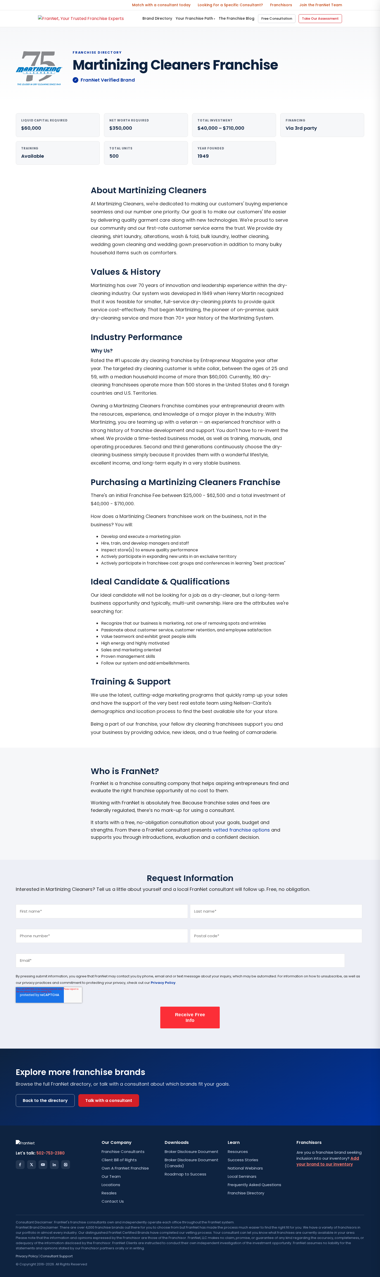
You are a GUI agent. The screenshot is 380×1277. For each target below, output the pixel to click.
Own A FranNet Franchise (125, 1168)
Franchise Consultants (123, 1151)
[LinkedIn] (54, 1164)
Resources (238, 1151)
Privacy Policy (163, 982)
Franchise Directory (246, 1193)
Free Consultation (276, 18)
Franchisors (281, 5)
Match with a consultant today (161, 5)
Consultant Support (56, 1256)
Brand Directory (157, 18)
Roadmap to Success (185, 1174)
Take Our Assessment (320, 18)
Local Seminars (242, 1176)
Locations (111, 1184)
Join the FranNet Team (320, 5)
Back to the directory (45, 1100)
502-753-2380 (50, 1153)
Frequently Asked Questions (254, 1184)
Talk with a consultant (108, 1100)
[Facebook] (20, 1164)
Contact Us (113, 1201)
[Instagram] (65, 1164)
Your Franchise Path (195, 18)
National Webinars (245, 1168)
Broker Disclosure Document (191, 1151)
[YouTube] (43, 1164)
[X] (31, 1164)
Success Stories (243, 1160)
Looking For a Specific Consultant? (230, 5)
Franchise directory (97, 52)
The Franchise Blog (236, 18)
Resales (109, 1193)
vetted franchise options (241, 830)
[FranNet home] (81, 18)
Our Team (111, 1176)
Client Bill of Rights (119, 1160)
